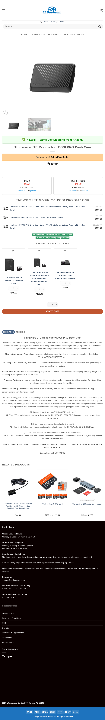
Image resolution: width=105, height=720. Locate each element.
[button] (3, 10)
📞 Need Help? (52, 157)
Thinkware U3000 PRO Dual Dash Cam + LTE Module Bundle (36, 217)
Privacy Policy (8, 613)
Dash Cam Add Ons (73, 34)
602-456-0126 (8, 597)
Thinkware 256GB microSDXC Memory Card (14, 280)
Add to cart (52, 311)
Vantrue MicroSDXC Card (52, 504)
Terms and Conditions (11, 618)
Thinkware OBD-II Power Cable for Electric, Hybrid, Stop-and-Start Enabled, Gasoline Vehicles (18, 506)
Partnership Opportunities (13, 633)
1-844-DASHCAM (9, 589)
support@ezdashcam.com (13, 580)
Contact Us (7, 638)
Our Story (6, 628)
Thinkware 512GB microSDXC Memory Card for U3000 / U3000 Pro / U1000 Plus (39, 278)
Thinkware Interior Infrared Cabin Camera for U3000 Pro (65, 275)
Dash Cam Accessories (44, 34)
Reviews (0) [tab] (20, 332)
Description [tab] (8, 332)
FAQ (4, 623)
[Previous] (7, 78)
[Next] (97, 78)
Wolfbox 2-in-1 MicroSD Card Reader (87, 504)
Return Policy (8, 642)
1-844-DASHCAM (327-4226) (53, 22)
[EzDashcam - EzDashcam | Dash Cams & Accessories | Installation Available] (52, 10)
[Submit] (99, 26)
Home (24, 34)
